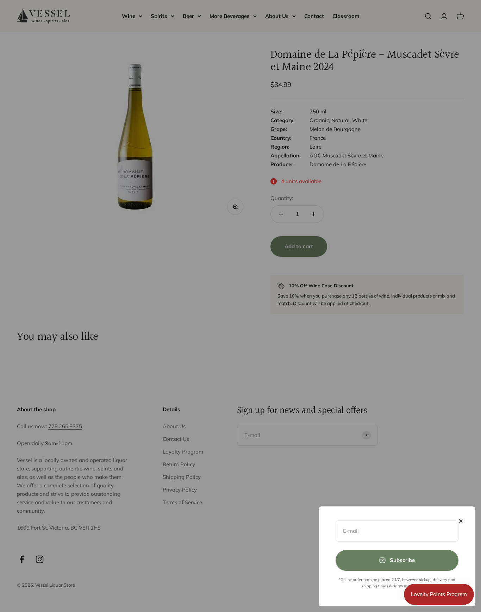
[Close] (460, 521)
